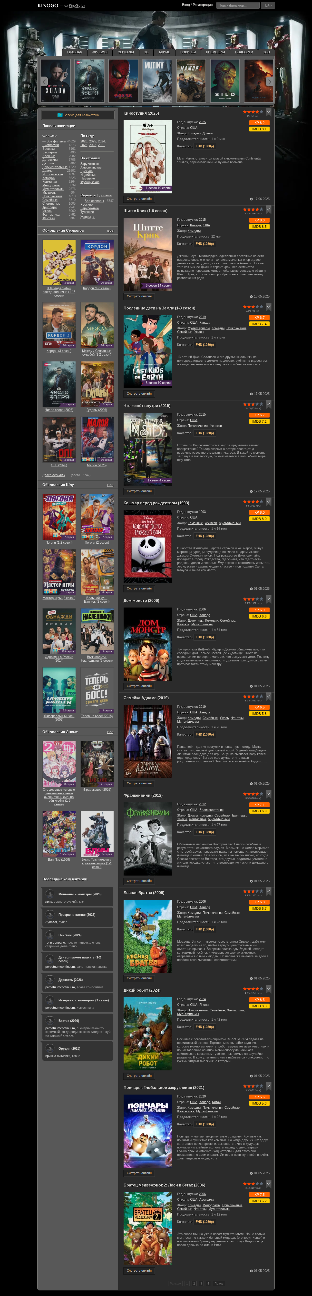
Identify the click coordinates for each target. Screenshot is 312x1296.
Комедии (194, 133)
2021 (101, 145)
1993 (202, 512)
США (193, 128)
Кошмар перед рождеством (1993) (156, 503)
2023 (83, 145)
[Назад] (44, 81)
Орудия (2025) (69, 1048)
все (110, 230)
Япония (204, 1005)
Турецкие (87, 212)
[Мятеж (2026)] (157, 81)
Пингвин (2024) (69, 935)
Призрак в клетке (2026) (76, 915)
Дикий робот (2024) (142, 990)
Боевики (48, 148)
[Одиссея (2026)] (259, 81)
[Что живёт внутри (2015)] (139, 491)
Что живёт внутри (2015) (147, 406)
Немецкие (87, 178)
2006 (202, 609)
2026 (83, 141)
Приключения (236, 328)
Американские (90, 167)
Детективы (195, 620)
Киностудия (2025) (141, 113)
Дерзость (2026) (70, 980)
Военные (48, 156)
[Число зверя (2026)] (89, 81)
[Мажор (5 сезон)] (191, 81)
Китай (216, 1102)
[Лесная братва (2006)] (139, 978)
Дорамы (105, 195)
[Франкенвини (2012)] (139, 881)
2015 (202, 219)
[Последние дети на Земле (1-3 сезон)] (139, 394)
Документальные (55, 167)
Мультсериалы (199, 328)
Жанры (87, 217)
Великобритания (211, 810)
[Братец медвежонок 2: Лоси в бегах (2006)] (139, 1271)
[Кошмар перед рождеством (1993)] (139, 589)
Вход (186, 5)
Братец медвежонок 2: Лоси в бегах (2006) (164, 1185)
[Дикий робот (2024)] (139, 1076)
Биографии (50, 145)
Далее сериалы (53, 475)
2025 (202, 122)
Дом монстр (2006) (141, 600)
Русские (86, 171)
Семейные (184, 332)
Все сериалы (94, 201)
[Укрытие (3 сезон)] (225, 81)
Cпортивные (51, 203)
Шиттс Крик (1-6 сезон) (145, 211)
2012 (202, 804)
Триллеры (239, 815)
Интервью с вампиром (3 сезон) (83, 1000)
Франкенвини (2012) (143, 795)
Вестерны (49, 152)
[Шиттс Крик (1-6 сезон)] (139, 296)
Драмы (208, 133)
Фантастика (197, 819)
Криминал (49, 181)
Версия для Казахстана (78, 115)
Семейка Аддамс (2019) (146, 698)
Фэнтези (216, 426)
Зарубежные (89, 164)
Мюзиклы (49, 192)
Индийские (88, 175)
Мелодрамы (211, 1205)
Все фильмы (56, 141)
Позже (219, 1283)
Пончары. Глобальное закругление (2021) (164, 1088)
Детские (48, 163)
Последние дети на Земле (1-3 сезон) (159, 308)
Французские (89, 182)
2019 (202, 317)
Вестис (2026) (68, 1021)
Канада (195, 225)
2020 (202, 1096)
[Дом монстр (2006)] (139, 686)
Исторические (52, 174)
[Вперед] (269, 81)
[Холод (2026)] (55, 81)
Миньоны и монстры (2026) (79, 894)
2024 (202, 999)
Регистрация (203, 5)
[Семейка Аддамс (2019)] (139, 783)
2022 (92, 145)
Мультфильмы (230, 523)
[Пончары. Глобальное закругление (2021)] (139, 1173)
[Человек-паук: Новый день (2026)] (123, 81)
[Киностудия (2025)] (139, 199)
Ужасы (199, 332)
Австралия (207, 1199)
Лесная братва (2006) (144, 893)
